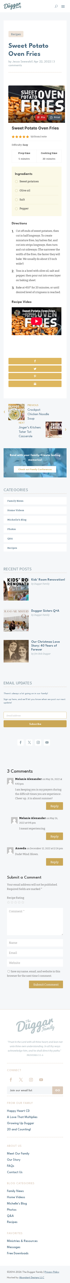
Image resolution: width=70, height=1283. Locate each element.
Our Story (14, 1159)
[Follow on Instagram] (38, 742)
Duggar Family (41, 584)
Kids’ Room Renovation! (48, 579)
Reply (54, 806)
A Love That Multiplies (22, 1117)
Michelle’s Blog (17, 1203)
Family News (15, 500)
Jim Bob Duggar (42, 653)
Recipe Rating (15, 897)
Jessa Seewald (22, 61)
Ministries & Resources (22, 1241)
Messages (13, 1247)
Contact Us (14, 1172)
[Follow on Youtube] (47, 742)
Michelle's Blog (16, 519)
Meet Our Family (18, 1153)
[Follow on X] (29, 742)
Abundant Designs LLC (31, 1277)
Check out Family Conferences (35, 469)
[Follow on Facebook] (20, 742)
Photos (11, 529)
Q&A (10, 538)
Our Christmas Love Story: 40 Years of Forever (45, 645)
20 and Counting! (19, 1129)
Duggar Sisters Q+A (45, 610)
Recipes (16, 34)
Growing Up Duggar (20, 1123)
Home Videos (15, 510)
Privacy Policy (52, 1272)
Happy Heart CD (18, 1111)
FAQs (10, 1166)
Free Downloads (17, 1253)
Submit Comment (46, 984)
